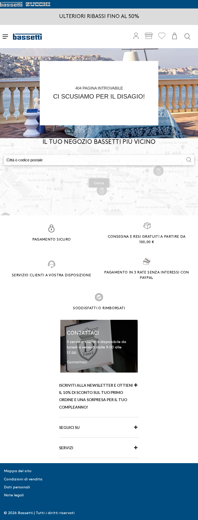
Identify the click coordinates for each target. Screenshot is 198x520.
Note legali (14, 495)
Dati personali (17, 487)
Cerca (99, 183)
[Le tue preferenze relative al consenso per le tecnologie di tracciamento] (189, 511)
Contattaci (77, 362)
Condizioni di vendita (23, 479)
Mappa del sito (17, 471)
